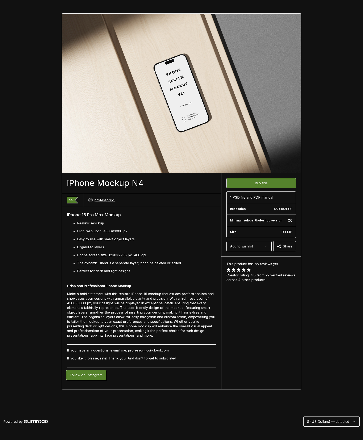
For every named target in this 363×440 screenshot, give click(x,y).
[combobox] (249, 246)
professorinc (104, 200)
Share (287, 246)
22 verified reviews (280, 275)
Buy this (261, 183)
